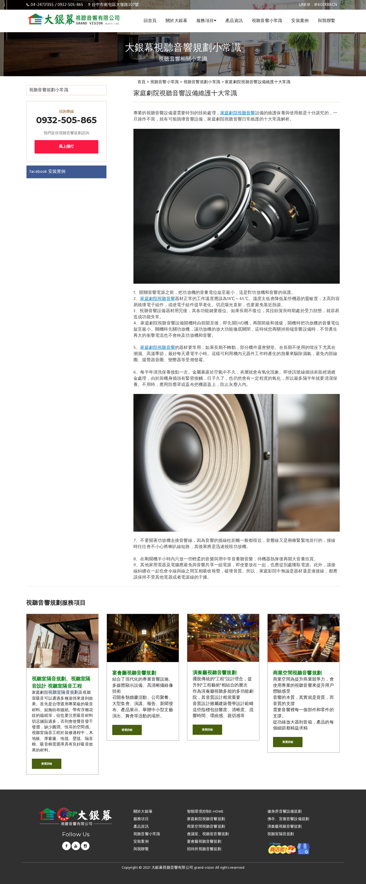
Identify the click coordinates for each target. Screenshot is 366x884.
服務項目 (205, 20)
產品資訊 (234, 20)
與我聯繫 (326, 20)
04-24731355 (42, 5)
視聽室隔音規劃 (63, 692)
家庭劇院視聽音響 (237, 113)
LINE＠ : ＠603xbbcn (318, 5)
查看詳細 (46, 763)
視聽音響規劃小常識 (202, 82)
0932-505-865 (70, 5)
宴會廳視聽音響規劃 (134, 673)
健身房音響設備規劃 (284, 812)
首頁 (141, 82)
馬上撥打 (66, 147)
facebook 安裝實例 (47, 171)
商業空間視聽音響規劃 (297, 673)
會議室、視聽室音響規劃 (208, 834)
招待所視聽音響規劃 (204, 849)
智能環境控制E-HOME (205, 812)
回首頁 (150, 20)
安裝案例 (300, 20)
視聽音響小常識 (267, 20)
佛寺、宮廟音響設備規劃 (288, 819)
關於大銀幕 (176, 20)
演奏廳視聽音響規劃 (215, 672)
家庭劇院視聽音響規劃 (206, 819)
